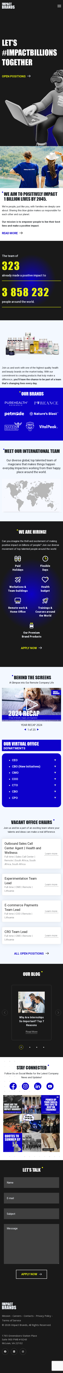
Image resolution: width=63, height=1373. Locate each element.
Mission (6, 1315)
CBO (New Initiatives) (26, 766)
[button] (25, 729)
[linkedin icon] (14, 1351)
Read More (31, 1031)
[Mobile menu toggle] (59, 6)
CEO (15, 760)
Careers (17, 1315)
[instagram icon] (23, 1351)
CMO (15, 772)
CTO (15, 785)
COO (15, 779)
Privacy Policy (43, 1315)
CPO (15, 798)
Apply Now (29, 648)
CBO (15, 791)
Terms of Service (11, 1320)
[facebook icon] (5, 1351)
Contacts (29, 1315)
